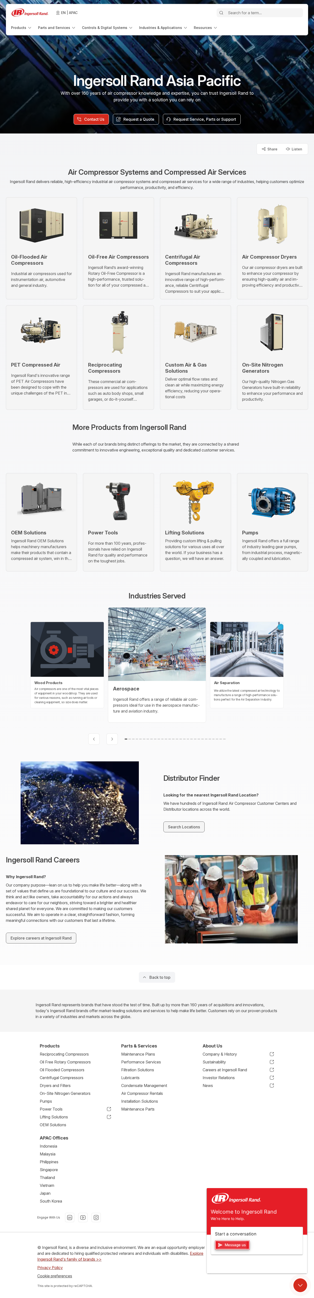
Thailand (47, 1177)
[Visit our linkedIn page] (69, 1217)
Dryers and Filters (55, 1085)
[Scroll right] (112, 739)
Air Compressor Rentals (142, 1093)
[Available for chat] (300, 1285)
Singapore (49, 1169)
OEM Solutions (53, 1124)
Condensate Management (144, 1085)
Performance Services (141, 1062)
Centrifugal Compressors (61, 1077)
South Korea (51, 1201)
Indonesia (48, 1146)
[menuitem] (21, 27)
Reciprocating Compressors (64, 1054)
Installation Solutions (139, 1101)
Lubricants (130, 1077)
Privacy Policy (50, 1267)
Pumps (46, 1101)
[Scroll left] (94, 739)
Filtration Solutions (137, 1069)
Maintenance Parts (138, 1109)
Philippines (49, 1161)
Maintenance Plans (138, 1054)
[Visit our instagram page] (96, 1217)
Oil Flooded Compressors (62, 1069)
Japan (45, 1193)
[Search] (221, 12)
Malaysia (47, 1154)
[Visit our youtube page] (83, 1217)
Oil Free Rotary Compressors (65, 1062)
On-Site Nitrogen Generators (65, 1093)
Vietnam (47, 1185)
